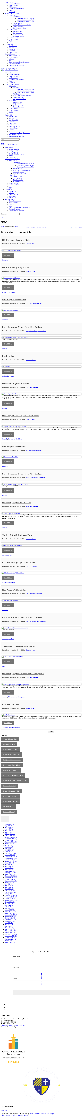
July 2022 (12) (9, 903)
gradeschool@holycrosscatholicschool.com (13, 1025)
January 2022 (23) (10, 913)
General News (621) (10, 739)
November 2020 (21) (11, 936)
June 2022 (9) (9, 905)
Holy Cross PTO (31, 566)
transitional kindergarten (18, 697)
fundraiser (5, 582)
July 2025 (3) (9, 845)
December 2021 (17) (11, 915)
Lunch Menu (41, 976)
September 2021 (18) (11, 919)
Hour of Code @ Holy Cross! (15, 267)
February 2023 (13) (10, 892)
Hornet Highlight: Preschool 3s (16, 503)
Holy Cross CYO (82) (10, 749)
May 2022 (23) (9, 906)
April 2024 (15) (9, 869)
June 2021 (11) (9, 924)
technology (5, 292)
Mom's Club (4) (8, 806)
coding (14, 292)
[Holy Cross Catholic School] (9, 68)
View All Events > (4, 1110)
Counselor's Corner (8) (11, 770)
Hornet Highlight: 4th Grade (15, 383)
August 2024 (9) (9, 863)
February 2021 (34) (10, 931)
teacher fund (5, 555)
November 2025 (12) (11, 838)
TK (9, 697)
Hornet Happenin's (32, 387)
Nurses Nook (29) (9, 786)
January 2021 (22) (10, 932)
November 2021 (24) (11, 916)
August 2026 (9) (9, 824)
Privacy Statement (34, 1113)
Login (2, 143)
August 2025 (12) (10, 843)
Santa (3, 666)
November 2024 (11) (11, 858)
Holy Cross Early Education (36, 331)
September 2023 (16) (11, 881)
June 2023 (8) (9, 885)
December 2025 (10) (11, 837)
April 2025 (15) (9, 850)
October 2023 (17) (10, 879)
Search (44, 228)
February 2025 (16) (10, 853)
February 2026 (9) (10, 834)
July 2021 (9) (9, 923)
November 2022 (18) (11, 897)
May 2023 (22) (9, 887)
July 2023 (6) (9, 884)
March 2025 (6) (9, 851)
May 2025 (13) (9, 848)
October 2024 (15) (10, 860)
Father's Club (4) (9, 812)
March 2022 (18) (10, 910)
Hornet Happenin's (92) (11, 791)
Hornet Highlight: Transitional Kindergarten (23, 674)
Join (41, 993)
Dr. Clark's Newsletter (34, 303)
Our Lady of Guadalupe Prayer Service (20, 416)
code (10, 292)
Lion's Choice (12, 582)
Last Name (16, 968)
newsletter (5, 320)
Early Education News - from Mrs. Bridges (22, 327)
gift (11, 555)
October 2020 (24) (10, 937)
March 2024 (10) (10, 871)
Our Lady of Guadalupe (15, 439)
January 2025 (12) (10, 855)
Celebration (30, 708)
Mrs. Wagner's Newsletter (14, 300)
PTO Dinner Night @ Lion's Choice (18, 562)
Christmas (5, 260)
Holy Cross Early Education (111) (15, 780)
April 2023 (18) (9, 889)
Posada (12, 376)
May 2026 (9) (9, 829)
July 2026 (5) (9, 826)
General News (31, 244)
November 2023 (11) (11, 877)
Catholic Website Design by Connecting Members (15, 1115)
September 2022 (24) (11, 900)
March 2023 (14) (10, 890)
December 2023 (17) (11, 876)
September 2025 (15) (11, 842)
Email (15, 979)
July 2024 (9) (9, 864)
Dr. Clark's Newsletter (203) (13, 775)
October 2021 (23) (10, 918)
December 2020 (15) (11, 934)
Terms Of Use (45, 1113)
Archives (38, 228)
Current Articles (30, 228)
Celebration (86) (9, 744)
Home (2, 226)
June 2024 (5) (9, 866)
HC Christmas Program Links (16, 240)
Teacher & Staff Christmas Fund (17, 535)
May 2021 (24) (9, 926)
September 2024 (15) (11, 861)
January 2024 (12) (10, 874)
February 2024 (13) (10, 872)
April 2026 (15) (9, 830)
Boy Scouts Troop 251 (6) (12, 765)
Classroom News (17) (10, 796)
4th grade (4, 408)
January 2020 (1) (10, 942)
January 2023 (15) (10, 894)
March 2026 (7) (9, 832)
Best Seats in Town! (11, 704)
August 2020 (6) (9, 940)
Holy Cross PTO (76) (10, 801)
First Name (16, 957)
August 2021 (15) (10, 921)
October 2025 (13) (10, 840)
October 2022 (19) (10, 898)
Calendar (41, 983)
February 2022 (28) (10, 911)
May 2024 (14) (9, 868)
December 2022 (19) (11, 895)
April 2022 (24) (9, 908)
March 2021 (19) (10, 929)
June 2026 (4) (9, 827)
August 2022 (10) (10, 902)
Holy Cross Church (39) (11, 754)
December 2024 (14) (11, 856)
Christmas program (14, 727)
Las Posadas (8, 356)
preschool (4, 348)
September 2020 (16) (11, 939)
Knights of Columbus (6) (12, 760)
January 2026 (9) (10, 835)
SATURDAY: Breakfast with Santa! (18, 646)
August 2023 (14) (10, 882)
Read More (8, 255)
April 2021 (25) (9, 928)
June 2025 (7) (9, 847)
